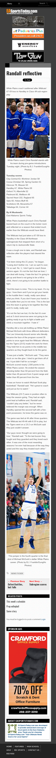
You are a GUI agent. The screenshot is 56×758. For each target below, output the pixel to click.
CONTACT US (33, 750)
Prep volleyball (12, 606)
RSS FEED (10, 753)
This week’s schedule (15, 601)
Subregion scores (38, 584)
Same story (11, 611)
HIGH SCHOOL (33, 746)
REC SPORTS (19, 750)
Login (43, 619)
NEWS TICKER (17, 573)
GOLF (8, 750)
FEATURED (19, 746)
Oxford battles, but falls (15, 586)
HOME (9, 746)
